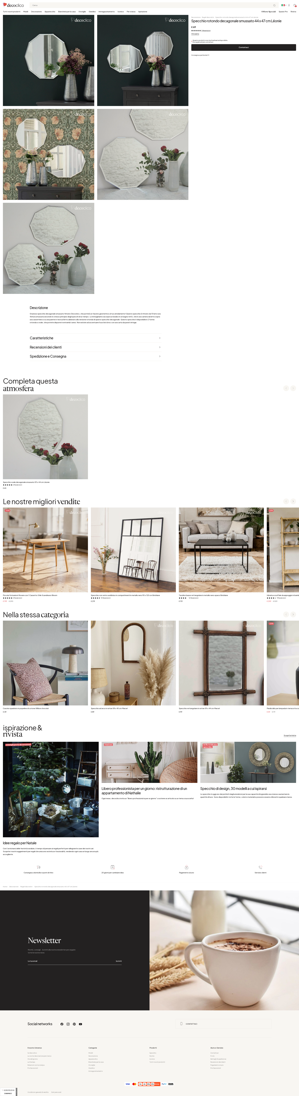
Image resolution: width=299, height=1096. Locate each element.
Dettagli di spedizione (218, 1059)
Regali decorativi (208, 17)
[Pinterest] (74, 1025)
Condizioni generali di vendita (38, 1092)
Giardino (92, 11)
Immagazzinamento (107, 11)
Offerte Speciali (268, 12)
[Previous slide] (286, 388)
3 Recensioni (205, 30)
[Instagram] (68, 1025)
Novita (152, 1056)
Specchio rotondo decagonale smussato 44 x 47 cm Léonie (236, 17)
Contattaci (244, 47)
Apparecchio (50, 11)
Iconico (121, 11)
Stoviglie (82, 11)
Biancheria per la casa (67, 11)
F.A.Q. (212, 1056)
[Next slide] (293, 388)
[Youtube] (80, 1025)
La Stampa (31, 1062)
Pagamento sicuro (217, 1065)
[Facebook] (62, 1025)
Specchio (153, 1053)
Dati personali (56, 1092)
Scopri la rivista (290, 735)
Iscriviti (119, 961)
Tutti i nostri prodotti (11, 11)
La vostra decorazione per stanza (39, 1056)
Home (5, 886)
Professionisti (33, 1068)
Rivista (293, 11)
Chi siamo (195, 34)
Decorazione (36, 11)
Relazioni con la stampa (36, 1065)
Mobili (25, 11)
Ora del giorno (33, 1059)
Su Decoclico (32, 1053)
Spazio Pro (283, 11)
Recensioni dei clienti (217, 1062)
